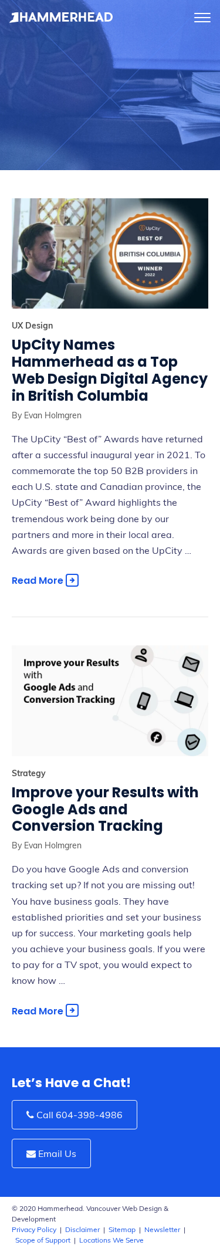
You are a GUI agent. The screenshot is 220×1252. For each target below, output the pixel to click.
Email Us (56, 1153)
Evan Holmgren (52, 415)
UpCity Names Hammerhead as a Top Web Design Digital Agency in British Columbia (110, 370)
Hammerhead (61, 17)
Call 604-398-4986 (78, 1115)
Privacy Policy (34, 1229)
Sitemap (122, 1229)
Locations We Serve (111, 1240)
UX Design (32, 325)
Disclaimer (82, 1229)
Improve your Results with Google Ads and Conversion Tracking (105, 809)
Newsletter (162, 1229)
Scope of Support (42, 1240)
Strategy (29, 773)
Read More (39, 580)
